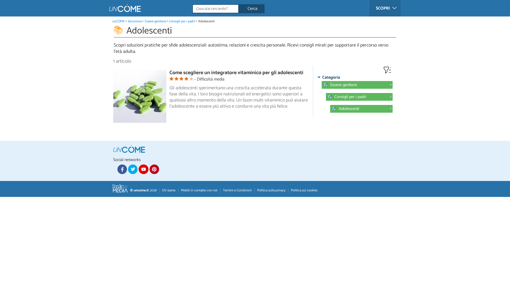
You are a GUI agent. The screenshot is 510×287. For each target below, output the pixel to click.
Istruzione (135, 21)
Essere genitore (155, 21)
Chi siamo (169, 190)
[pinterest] (154, 169)
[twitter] (133, 169)
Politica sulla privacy (271, 190)
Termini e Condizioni (237, 190)
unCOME (118, 21)
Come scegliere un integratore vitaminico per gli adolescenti (236, 73)
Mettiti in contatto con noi (199, 190)
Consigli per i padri (182, 21)
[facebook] (122, 169)
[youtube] (143, 169)
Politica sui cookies (304, 190)
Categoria (331, 77)
